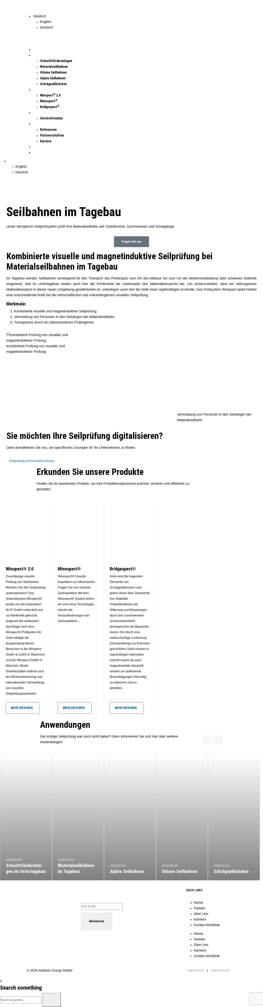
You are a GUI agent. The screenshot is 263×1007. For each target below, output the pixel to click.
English (45, 22)
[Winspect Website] (43, 6)
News (35, 147)
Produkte (38, 89)
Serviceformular (51, 118)
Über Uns (38, 124)
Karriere (45, 141)
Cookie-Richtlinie (207, 925)
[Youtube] (43, 910)
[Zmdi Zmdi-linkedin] (33, 910)
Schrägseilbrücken (53, 84)
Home (198, 903)
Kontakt (37, 152)
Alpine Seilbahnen (53, 78)
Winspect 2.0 (50, 95)
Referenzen (48, 129)
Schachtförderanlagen (56, 61)
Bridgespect (49, 107)
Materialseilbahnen (54, 67)
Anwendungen (41, 55)
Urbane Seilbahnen (53, 72)
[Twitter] (62, 910)
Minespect (48, 101)
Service (37, 112)
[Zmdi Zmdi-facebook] (53, 910)
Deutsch (46, 27)
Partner (199, 908)
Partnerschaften (52, 135)
